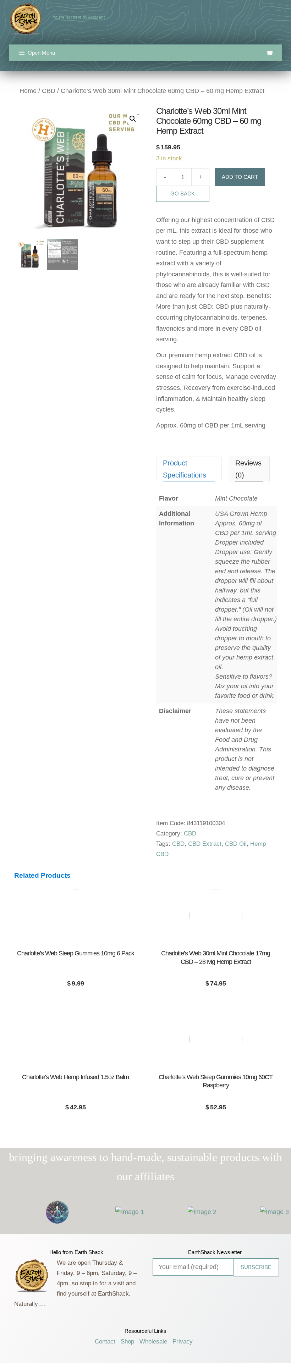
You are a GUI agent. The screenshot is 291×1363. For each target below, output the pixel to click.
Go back (182, 194)
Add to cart (240, 177)
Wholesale (153, 1341)
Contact (105, 1341)
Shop (127, 1341)
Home (28, 90)
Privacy (182, 1341)
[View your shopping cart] (270, 53)
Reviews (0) (248, 469)
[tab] (189, 469)
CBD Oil (236, 843)
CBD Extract (204, 843)
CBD (48, 90)
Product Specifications (184, 469)
